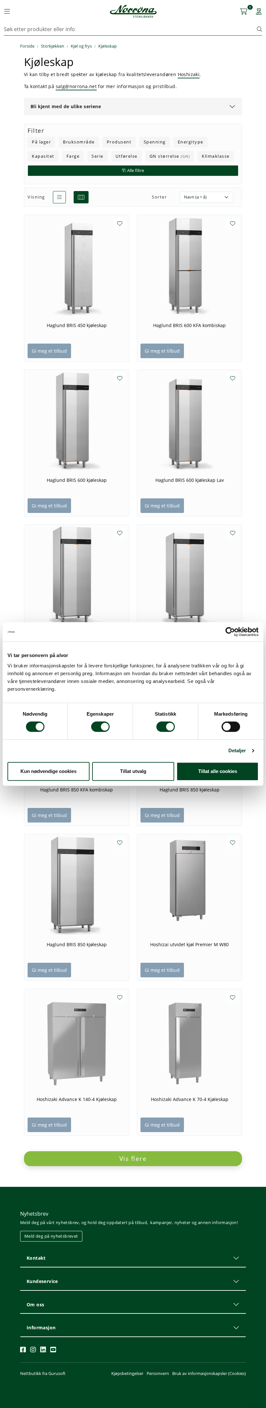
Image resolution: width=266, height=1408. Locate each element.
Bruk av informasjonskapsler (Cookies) (209, 1373)
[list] (59, 197)
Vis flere (133, 1158)
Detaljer (237, 750)
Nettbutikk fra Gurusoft (43, 1373)
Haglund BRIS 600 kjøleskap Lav (189, 480)
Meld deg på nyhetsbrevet (51, 1236)
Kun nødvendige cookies (48, 771)
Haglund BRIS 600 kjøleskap (77, 480)
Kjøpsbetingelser (127, 1373)
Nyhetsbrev (34, 1213)
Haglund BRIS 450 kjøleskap (77, 325)
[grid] (81, 197)
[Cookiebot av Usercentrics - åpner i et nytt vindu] (230, 632)
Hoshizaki (189, 74)
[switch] (100, 726)
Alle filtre (135, 170)
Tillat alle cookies (217, 771)
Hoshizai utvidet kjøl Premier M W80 (189, 945)
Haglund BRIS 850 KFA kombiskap (76, 790)
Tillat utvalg (133, 771)
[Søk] (259, 29)
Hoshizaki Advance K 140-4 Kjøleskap (77, 1099)
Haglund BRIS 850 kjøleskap (190, 790)
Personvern (158, 1373)
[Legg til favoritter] (119, 223)
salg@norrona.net (76, 86)
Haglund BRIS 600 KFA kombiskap (189, 325)
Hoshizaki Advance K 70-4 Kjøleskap (189, 1099)
